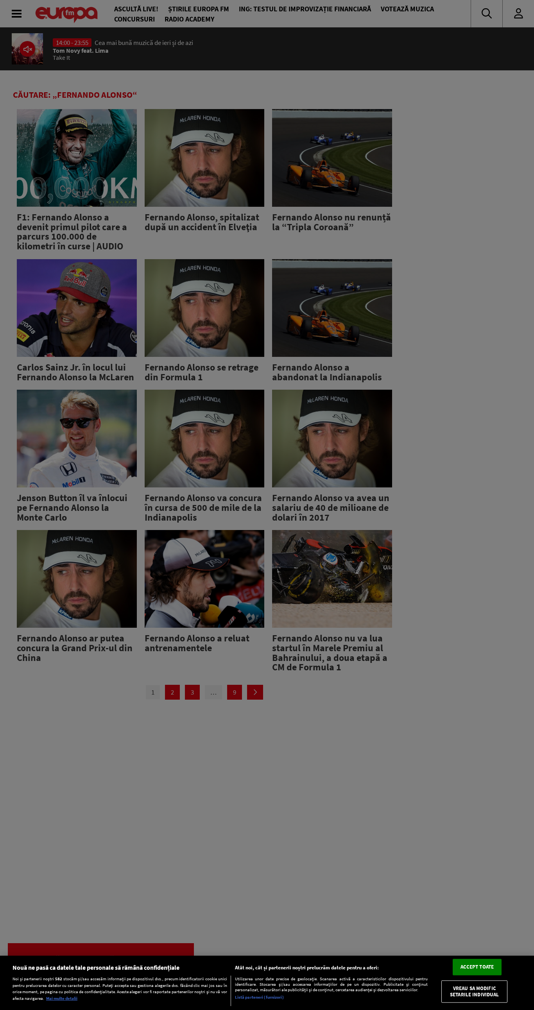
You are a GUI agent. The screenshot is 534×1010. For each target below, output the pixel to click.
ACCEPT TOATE (477, 967)
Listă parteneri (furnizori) (259, 997)
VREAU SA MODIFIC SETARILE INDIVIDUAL (474, 991)
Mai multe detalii (61, 998)
